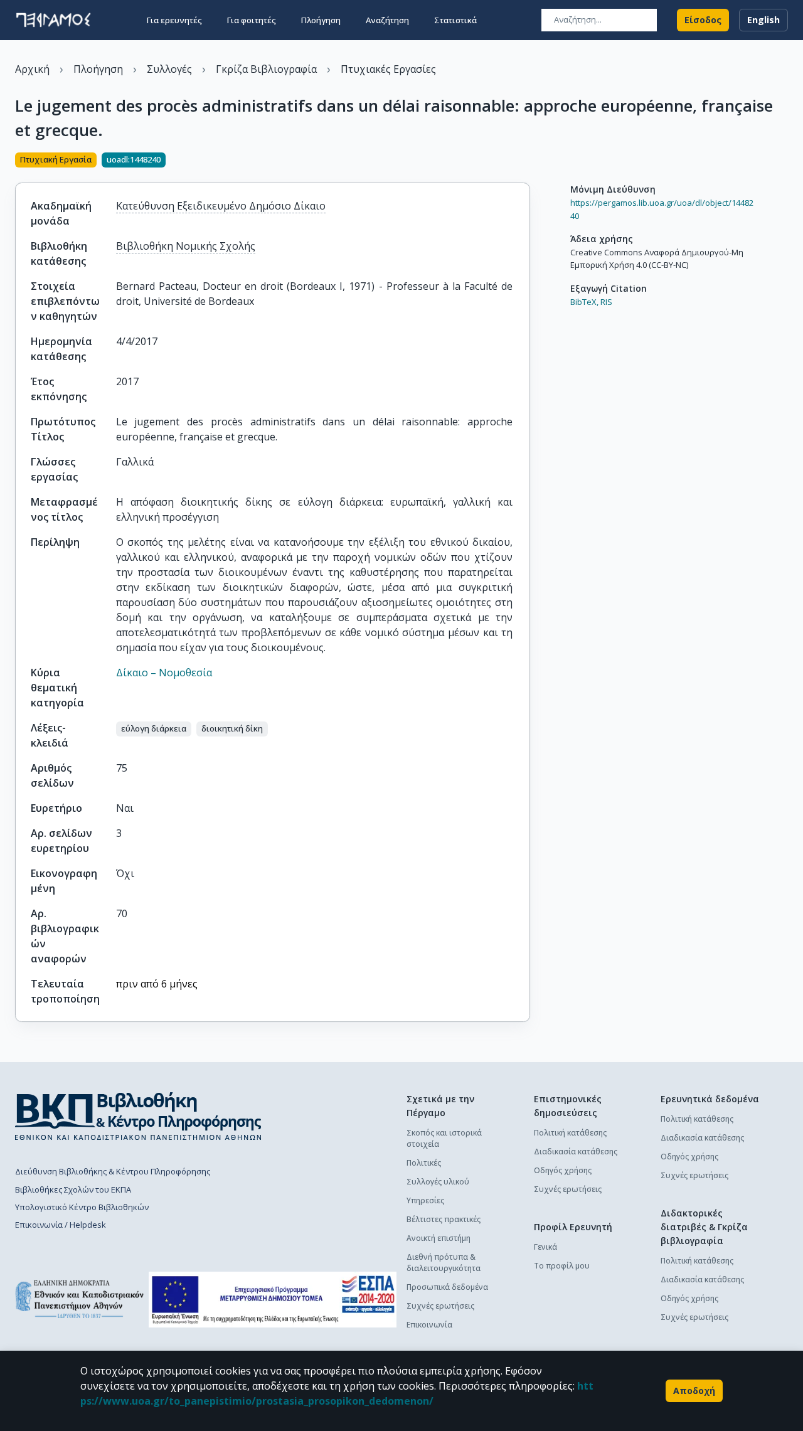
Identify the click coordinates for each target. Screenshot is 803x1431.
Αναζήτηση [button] (387, 20)
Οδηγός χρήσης (563, 1170)
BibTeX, (584, 301)
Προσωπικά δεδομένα (447, 1287)
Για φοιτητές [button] (251, 20)
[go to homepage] (53, 20)
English (763, 20)
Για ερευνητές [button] (174, 20)
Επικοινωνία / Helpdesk (60, 1224)
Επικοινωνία (429, 1324)
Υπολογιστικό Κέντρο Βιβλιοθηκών (82, 1207)
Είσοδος (702, 20)
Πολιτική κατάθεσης (570, 1132)
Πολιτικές (424, 1162)
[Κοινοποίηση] (525, 161)
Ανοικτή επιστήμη (439, 1238)
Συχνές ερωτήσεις (440, 1306)
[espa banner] (272, 1299)
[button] (153, 729)
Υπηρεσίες (425, 1200)
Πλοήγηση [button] (321, 20)
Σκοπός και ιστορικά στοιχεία (444, 1138)
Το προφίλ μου (562, 1265)
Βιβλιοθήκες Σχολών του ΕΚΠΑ (73, 1189)
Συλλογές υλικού (438, 1181)
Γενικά (545, 1247)
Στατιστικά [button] (455, 20)
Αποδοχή (694, 1390)
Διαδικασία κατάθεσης (575, 1151)
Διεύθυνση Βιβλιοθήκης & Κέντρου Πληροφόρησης (112, 1171)
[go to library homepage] (138, 1116)
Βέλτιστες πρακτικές (444, 1219)
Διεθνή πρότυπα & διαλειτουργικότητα (444, 1263)
